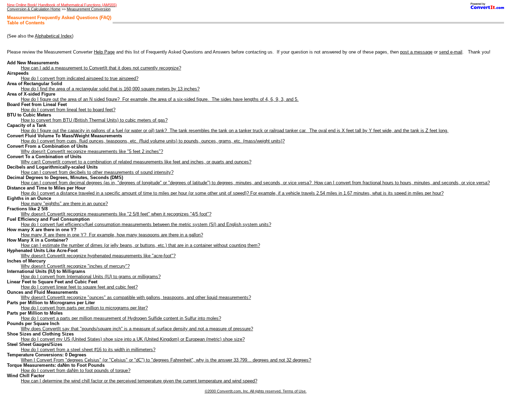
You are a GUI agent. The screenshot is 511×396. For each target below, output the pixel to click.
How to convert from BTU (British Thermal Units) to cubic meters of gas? (94, 120)
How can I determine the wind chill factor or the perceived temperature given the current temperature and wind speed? (139, 380)
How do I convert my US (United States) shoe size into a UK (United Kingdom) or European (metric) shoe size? (133, 339)
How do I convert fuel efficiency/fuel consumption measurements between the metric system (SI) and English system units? (146, 224)
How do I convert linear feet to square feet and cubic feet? (79, 287)
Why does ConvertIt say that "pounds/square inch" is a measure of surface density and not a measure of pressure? (137, 328)
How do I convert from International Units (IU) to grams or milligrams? (91, 276)
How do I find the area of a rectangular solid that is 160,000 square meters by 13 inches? (110, 88)
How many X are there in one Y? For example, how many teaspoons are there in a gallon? (112, 234)
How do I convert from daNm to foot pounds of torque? (75, 370)
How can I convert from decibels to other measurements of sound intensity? (97, 172)
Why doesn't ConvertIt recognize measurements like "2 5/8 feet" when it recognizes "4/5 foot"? (116, 214)
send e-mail (450, 52)
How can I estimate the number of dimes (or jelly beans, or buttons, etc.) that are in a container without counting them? (140, 245)
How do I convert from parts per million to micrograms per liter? (84, 307)
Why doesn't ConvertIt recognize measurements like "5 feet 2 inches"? (92, 151)
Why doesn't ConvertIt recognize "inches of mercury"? (75, 266)
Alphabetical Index (53, 36)
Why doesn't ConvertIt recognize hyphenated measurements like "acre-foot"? (98, 255)
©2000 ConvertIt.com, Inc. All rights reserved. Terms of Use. (256, 391)
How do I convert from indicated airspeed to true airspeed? (79, 78)
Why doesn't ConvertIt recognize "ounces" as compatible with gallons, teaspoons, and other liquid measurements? (136, 297)
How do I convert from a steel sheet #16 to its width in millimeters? (88, 349)
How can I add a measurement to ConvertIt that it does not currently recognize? (101, 68)
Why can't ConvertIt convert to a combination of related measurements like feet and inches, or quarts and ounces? (136, 161)
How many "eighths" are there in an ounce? (64, 203)
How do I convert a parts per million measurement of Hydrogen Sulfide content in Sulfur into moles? (121, 318)
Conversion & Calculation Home (33, 9)
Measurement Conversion (89, 9)
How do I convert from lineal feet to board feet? (68, 109)
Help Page (104, 52)
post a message (416, 52)
